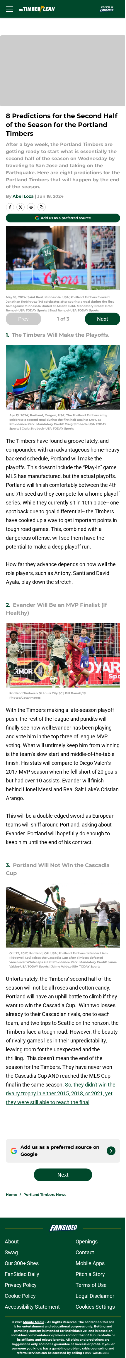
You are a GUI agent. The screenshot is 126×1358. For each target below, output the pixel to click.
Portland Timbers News (44, 1194)
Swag (11, 1252)
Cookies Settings (95, 1307)
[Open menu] (9, 8)
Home (11, 1194)
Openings (87, 1241)
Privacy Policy (21, 1285)
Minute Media (33, 1322)
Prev (23, 319)
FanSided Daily (22, 1274)
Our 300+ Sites (22, 1263)
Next (102, 319)
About (12, 1241)
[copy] (42, 207)
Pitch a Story (90, 1274)
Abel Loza (23, 196)
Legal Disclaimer (95, 1296)
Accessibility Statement (32, 1307)
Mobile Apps (90, 1263)
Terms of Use (91, 1285)
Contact (85, 1252)
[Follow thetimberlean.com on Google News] (111, 1150)
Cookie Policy (20, 1296)
